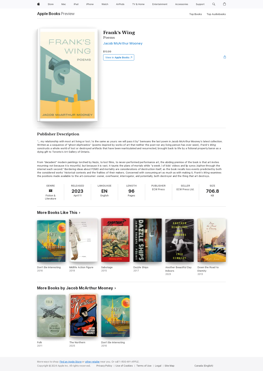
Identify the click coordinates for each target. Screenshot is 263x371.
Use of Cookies (124, 365)
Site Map (169, 365)
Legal (158, 365)
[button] (214, 4)
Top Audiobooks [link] (216, 14)
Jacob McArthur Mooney (122, 43)
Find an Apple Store (71, 361)
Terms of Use (144, 365)
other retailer (92, 361)
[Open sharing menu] (225, 57)
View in (117, 57)
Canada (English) (203, 365)
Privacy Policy (104, 365)
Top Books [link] (195, 14)
